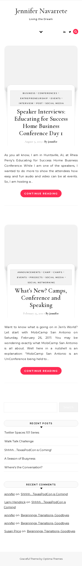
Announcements (29, 272)
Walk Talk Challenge (19, 441)
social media (54, 103)
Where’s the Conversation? (23, 467)
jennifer (52, 141)
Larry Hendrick (15, 502)
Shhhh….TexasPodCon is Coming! (27, 450)
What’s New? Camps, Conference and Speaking (41, 298)
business (29, 93)
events (56, 98)
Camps (57, 272)
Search (68, 407)
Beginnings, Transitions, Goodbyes (45, 515)
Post (39, 103)
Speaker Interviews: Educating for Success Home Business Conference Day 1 (41, 122)
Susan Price (12, 531)
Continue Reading (41, 193)
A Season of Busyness (19, 458)
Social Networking (41, 282)
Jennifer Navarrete (41, 10)
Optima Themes (53, 558)
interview (26, 103)
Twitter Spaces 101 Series (21, 432)
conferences (47, 93)
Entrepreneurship (34, 98)
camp (47, 272)
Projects (36, 277)
